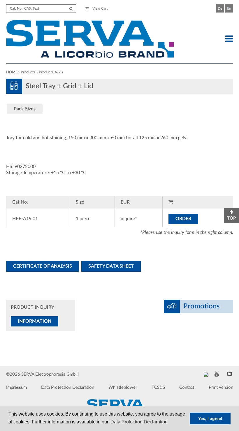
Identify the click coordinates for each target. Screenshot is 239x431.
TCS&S (158, 387)
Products (28, 72)
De (220, 8)
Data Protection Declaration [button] (139, 421)
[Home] (90, 39)
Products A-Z (50, 72)
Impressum (16, 387)
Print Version (221, 387)
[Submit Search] (71, 9)
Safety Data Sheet (111, 266)
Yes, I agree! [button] (210, 418)
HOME (11, 72)
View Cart (100, 8)
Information (34, 321)
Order (183, 218)
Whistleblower (122, 387)
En (229, 8)
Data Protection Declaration (67, 387)
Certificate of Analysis (42, 266)
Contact (186, 387)
